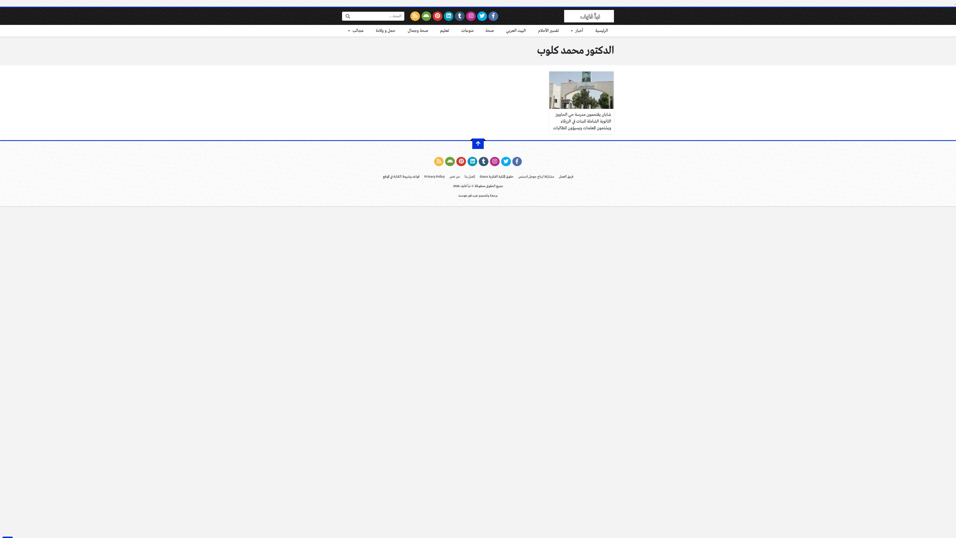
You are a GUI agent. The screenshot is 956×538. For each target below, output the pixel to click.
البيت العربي (516, 30)
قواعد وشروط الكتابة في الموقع (401, 177)
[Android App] (426, 16)
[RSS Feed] (415, 16)
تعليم (444, 30)
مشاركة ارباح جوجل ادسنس (536, 177)
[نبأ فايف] (589, 16)
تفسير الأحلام (548, 30)
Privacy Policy (434, 177)
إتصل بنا (470, 177)
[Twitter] (482, 16)
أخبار (579, 30)
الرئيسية (601, 30)
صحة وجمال (418, 30)
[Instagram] (471, 16)
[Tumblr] (460, 16)
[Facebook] (493, 16)
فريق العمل (566, 177)
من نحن (455, 177)
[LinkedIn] (449, 16)
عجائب (358, 30)
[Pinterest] (437, 16)
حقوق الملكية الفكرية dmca (497, 177)
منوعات (467, 30)
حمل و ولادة (386, 30)
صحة (489, 30)
